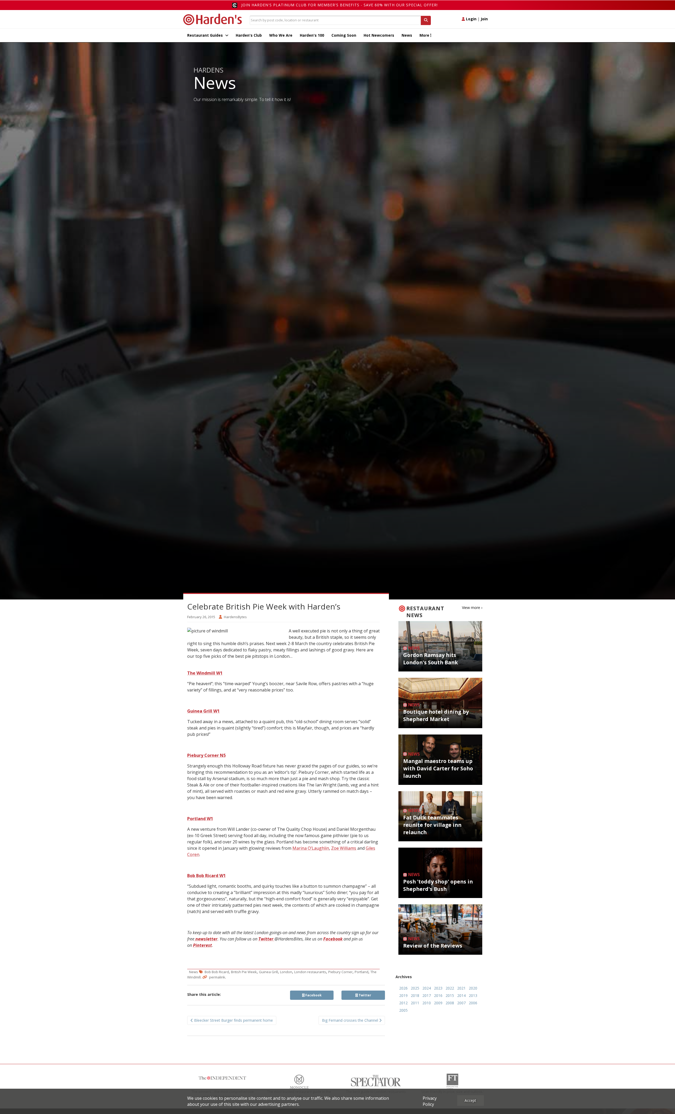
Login (470, 18)
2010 (426, 1002)
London (286, 971)
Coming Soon (343, 35)
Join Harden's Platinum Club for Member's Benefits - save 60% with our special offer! (339, 4)
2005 (403, 1010)
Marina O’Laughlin (310, 848)
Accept (470, 1100)
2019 (403, 995)
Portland (361, 971)
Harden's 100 (312, 35)
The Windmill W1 (205, 673)
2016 (438, 995)
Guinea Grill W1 (203, 711)
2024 (426, 988)
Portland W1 (200, 819)
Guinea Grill (268, 971)
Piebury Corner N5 (206, 755)
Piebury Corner (340, 971)
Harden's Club (249, 35)
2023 (438, 988)
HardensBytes (235, 616)
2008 (450, 1002)
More (425, 35)
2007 (461, 1002)
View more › (472, 607)
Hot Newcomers (379, 35)
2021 (461, 988)
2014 (461, 995)
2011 (415, 1002)
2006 (473, 1002)
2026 (403, 988)
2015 (450, 995)
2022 (450, 988)
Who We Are (280, 35)
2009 (438, 1002)
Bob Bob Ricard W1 (206, 875)
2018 (415, 995)
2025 (415, 988)
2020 (473, 988)
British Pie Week (244, 971)
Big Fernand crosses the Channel (350, 1020)
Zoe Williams (343, 848)
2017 (426, 995)
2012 (403, 1002)
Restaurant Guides (205, 35)
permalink (217, 977)
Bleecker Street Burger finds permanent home (233, 1020)
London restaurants (310, 971)
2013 (473, 995)
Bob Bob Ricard (217, 971)
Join (484, 18)
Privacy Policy (430, 1101)
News (407, 35)
